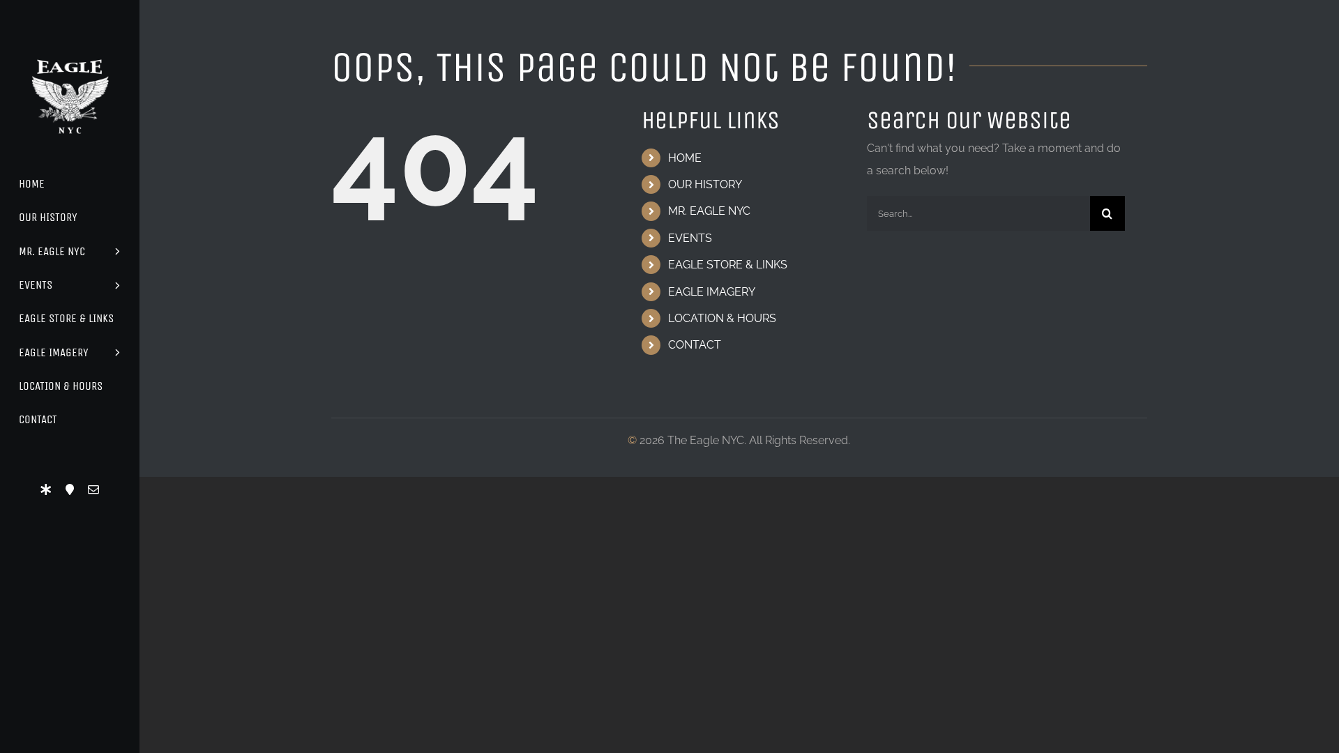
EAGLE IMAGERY (711, 291)
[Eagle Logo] (70, 47)
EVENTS (690, 238)
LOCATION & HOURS (722, 318)
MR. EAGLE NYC (709, 211)
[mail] (93, 489)
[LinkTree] (46, 489)
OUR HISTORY (705, 184)
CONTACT (694, 344)
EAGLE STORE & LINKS (727, 264)
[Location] (70, 489)
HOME (685, 158)
